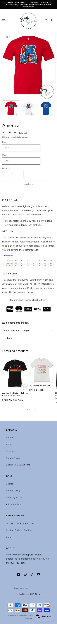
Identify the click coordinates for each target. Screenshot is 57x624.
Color (4, 155)
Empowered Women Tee (39, 386)
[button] (3, 20)
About (9, 444)
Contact (10, 451)
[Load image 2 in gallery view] (28, 108)
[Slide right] (51, 65)
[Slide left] (5, 65)
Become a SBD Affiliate (18, 465)
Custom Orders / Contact (19, 530)
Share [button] (9, 338)
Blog (8, 537)
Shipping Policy (14, 497)
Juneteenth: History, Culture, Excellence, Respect (15, 394)
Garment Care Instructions (20, 523)
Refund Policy (13, 458)
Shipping (5, 137)
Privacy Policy (13, 504)
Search (10, 437)
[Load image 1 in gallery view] (11, 108)
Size (4, 142)
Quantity (6, 168)
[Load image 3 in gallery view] (46, 108)
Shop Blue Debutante (20, 615)
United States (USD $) (27, 594)
